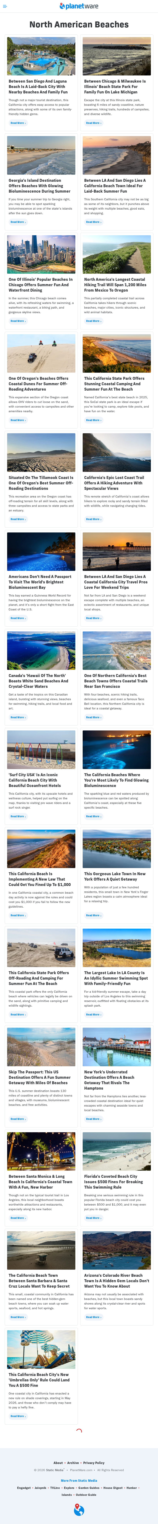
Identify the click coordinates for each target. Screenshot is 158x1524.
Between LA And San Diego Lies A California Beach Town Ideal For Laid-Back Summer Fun (115, 186)
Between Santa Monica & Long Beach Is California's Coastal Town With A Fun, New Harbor (40, 1182)
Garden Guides (88, 1488)
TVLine (55, 1488)
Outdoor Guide (86, 1495)
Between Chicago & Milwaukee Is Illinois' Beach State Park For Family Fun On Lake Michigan (115, 86)
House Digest (113, 1488)
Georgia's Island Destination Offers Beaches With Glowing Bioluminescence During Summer (40, 186)
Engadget (24, 1488)
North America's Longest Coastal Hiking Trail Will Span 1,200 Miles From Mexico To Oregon (115, 285)
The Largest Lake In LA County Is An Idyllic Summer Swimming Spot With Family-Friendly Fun (116, 978)
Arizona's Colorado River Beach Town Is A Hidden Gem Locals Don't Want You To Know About (116, 1281)
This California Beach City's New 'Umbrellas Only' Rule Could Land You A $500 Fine (39, 1380)
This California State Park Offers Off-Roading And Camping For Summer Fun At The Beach (39, 978)
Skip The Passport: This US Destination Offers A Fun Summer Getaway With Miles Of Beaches (40, 1077)
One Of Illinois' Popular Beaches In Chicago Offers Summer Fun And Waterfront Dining (41, 285)
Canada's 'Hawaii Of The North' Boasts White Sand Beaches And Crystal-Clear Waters (38, 681)
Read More (17, 122)
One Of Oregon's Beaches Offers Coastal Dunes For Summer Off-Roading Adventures (38, 384)
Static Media (54, 1470)
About (58, 1463)
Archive (73, 1463)
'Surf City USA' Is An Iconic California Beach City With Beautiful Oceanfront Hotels (35, 780)
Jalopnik (40, 1488)
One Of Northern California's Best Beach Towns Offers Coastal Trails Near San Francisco (116, 681)
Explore (69, 1488)
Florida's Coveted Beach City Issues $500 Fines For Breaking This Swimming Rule (113, 1182)
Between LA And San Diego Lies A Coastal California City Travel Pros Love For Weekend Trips (116, 582)
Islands (67, 1495)
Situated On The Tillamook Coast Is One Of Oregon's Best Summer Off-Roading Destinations (41, 483)
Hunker (132, 1488)
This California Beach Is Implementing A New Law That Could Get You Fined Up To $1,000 (40, 879)
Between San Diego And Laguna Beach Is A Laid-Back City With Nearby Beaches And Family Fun (38, 86)
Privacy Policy (93, 1463)
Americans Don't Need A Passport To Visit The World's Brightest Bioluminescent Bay (40, 582)
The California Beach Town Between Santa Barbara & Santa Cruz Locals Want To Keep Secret (39, 1281)
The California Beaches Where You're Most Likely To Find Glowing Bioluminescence (116, 780)
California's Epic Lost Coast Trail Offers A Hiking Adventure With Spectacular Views (114, 483)
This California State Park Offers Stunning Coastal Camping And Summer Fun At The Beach (114, 384)
